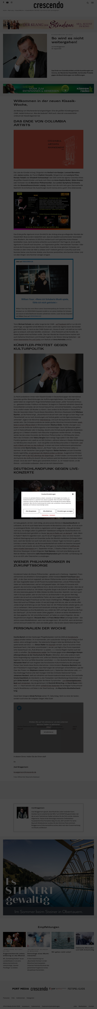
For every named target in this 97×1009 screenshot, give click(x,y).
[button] (73, 494)
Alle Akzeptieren (31, 511)
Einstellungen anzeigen (65, 511)
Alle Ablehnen (47, 511)
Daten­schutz (45, 515)
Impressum (52, 515)
